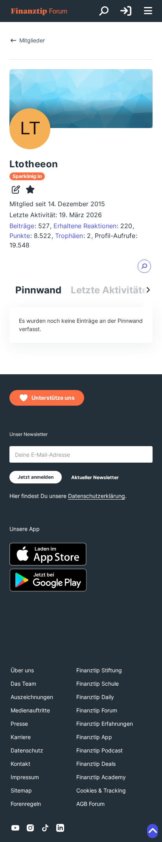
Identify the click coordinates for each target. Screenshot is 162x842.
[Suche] (104, 11)
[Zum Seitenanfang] (152, 831)
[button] (144, 266)
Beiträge (21, 226)
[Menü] (148, 11)
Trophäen (69, 236)
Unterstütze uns (53, 397)
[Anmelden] (126, 11)
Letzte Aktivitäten (112, 290)
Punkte (19, 236)
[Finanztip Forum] (39, 11)
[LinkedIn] (60, 828)
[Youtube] (15, 828)
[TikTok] (45, 828)
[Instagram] (30, 828)
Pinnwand (38, 290)
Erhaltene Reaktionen (84, 226)
